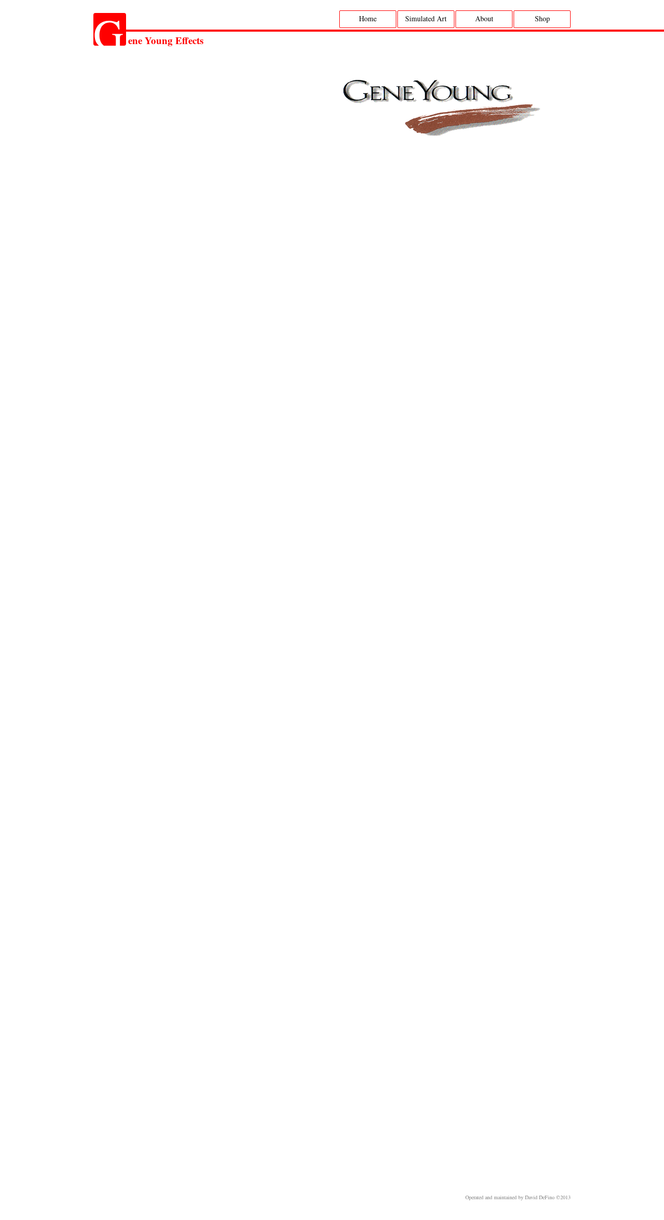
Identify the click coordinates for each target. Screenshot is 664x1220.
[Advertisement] (324, 1162)
